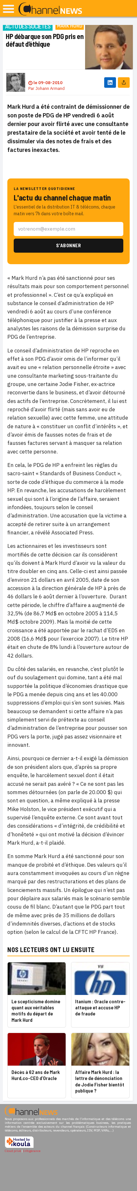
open (8, 8)
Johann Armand (50, 88)
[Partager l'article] (124, 82)
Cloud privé (13, 1151)
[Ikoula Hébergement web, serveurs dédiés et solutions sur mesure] (19, 1147)
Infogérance (31, 1151)
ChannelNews (50, 9)
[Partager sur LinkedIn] (110, 82)
